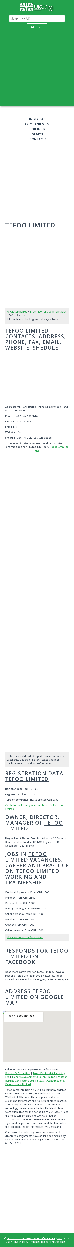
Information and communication (47, 311)
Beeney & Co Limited (17, 1073)
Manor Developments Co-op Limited (33, 1076)
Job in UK (38, 129)
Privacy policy (20, 1241)
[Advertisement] (37, 67)
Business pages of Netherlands (48, 1241)
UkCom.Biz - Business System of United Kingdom (34, 1238)
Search (37, 27)
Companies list (38, 124)
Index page (38, 119)
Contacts (38, 139)
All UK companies (17, 311)
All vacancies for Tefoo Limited (25, 937)
